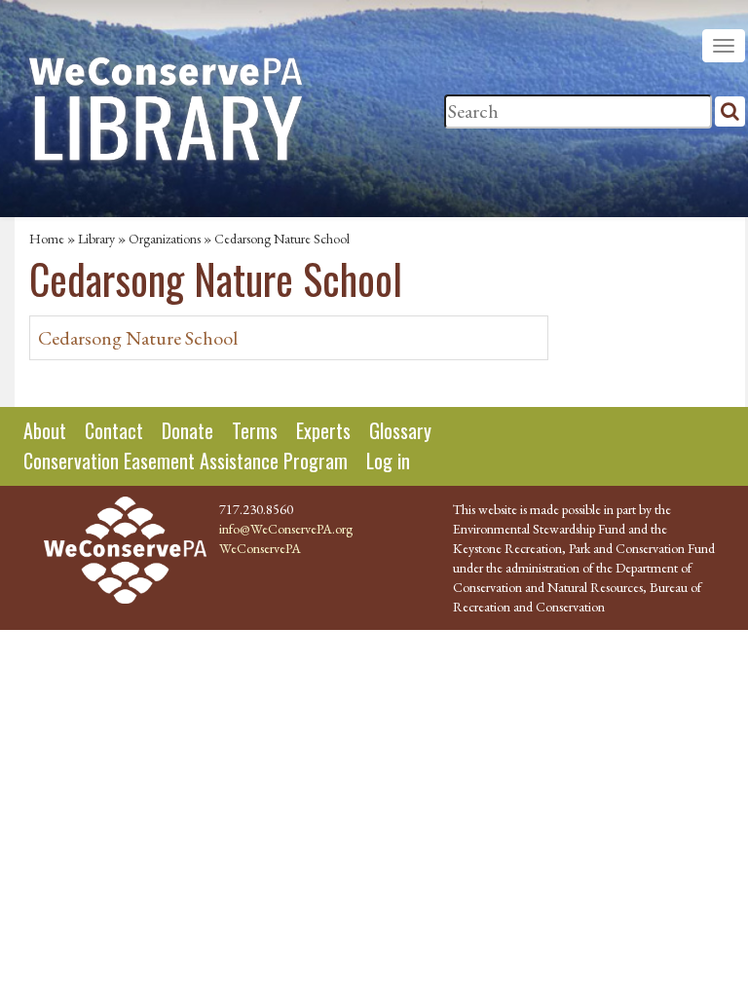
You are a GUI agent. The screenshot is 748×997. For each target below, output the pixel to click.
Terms (255, 430)
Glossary (400, 430)
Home (46, 238)
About (44, 430)
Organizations (165, 238)
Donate (187, 430)
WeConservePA (260, 548)
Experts (323, 430)
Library (96, 238)
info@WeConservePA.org (286, 528)
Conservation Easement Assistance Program (185, 460)
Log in (388, 460)
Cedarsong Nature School (138, 338)
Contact (114, 430)
